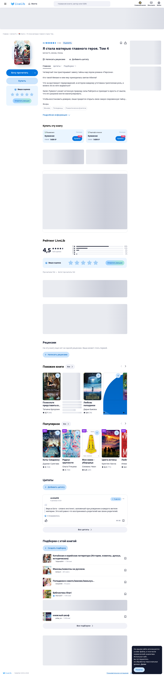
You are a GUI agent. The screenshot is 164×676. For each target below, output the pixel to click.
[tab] (47, 67)
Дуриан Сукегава (51, 463)
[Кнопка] (121, 366)
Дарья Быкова (90, 409)
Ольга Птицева (69, 466)
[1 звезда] (12, 95)
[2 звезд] (17, 95)
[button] (22, 53)
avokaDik (54, 498)
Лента (34, 4)
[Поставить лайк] (46, 520)
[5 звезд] (32, 95)
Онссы (60, 53)
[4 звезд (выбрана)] (53, 43)
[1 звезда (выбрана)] (47, 43)
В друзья (117, 499)
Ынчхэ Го (46, 53)
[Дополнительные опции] (35, 72)
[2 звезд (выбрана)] (49, 43)
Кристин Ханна (109, 463)
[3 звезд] (22, 95)
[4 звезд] (27, 95)
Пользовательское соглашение (117, 673)
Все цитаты (83, 529)
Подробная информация (55, 115)
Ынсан (54, 53)
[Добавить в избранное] (121, 43)
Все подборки (84, 626)
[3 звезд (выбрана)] (51, 43)
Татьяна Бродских (51, 409)
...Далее (143, 664)
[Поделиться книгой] (125, 43)
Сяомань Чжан (89, 466)
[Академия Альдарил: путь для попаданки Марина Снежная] (112, 386)
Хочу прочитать (19, 72)
